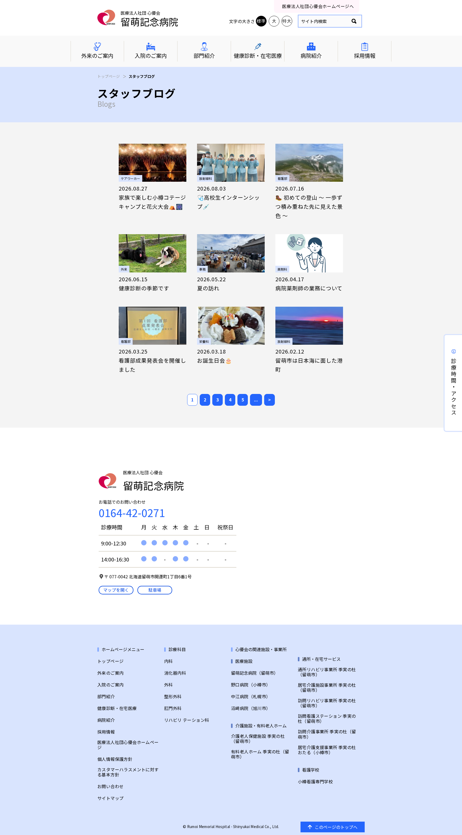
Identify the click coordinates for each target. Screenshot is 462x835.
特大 (286, 21)
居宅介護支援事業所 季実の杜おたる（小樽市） (327, 750)
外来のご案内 (110, 672)
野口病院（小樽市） (251, 684)
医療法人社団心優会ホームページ (128, 745)
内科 (168, 661)
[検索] (354, 21)
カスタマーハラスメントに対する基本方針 (128, 772)
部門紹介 (106, 696)
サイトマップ (110, 798)
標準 (261, 21)
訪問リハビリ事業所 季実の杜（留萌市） (327, 703)
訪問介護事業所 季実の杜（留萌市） (327, 734)
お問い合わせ (110, 786)
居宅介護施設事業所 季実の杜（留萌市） (327, 687)
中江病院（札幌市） (251, 696)
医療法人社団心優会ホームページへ (318, 6)
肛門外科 (173, 708)
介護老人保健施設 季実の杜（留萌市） (258, 739)
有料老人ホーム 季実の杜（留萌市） (260, 754)
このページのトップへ (336, 827)
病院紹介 (106, 720)
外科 (168, 684)
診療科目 (177, 649)
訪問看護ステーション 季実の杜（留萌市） (327, 718)
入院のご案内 (110, 684)
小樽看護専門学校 (315, 781)
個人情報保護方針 (114, 759)
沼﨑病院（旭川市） (251, 708)
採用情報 (106, 731)
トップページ (108, 76)
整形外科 (173, 696)
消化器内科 (175, 672)
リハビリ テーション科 (186, 720)
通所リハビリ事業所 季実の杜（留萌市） (327, 672)
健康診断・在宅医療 (117, 708)
